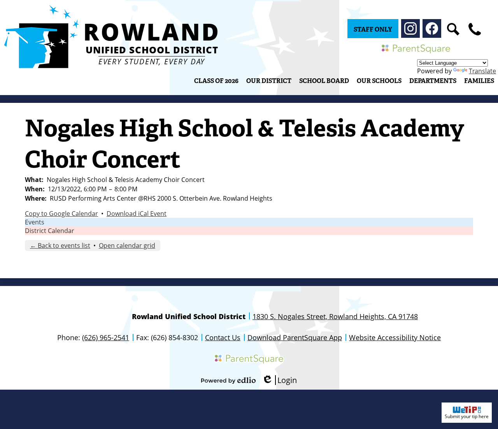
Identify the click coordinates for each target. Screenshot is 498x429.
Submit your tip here (467, 416)
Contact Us (222, 337)
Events (34, 222)
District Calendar (49, 230)
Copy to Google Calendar (61, 213)
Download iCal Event (137, 213)
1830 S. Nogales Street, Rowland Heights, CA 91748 (335, 316)
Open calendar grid (127, 245)
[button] (268, 80)
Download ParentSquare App (294, 337)
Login (279, 380)
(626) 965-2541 (105, 337)
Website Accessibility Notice (395, 337)
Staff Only (373, 29)
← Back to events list (60, 245)
